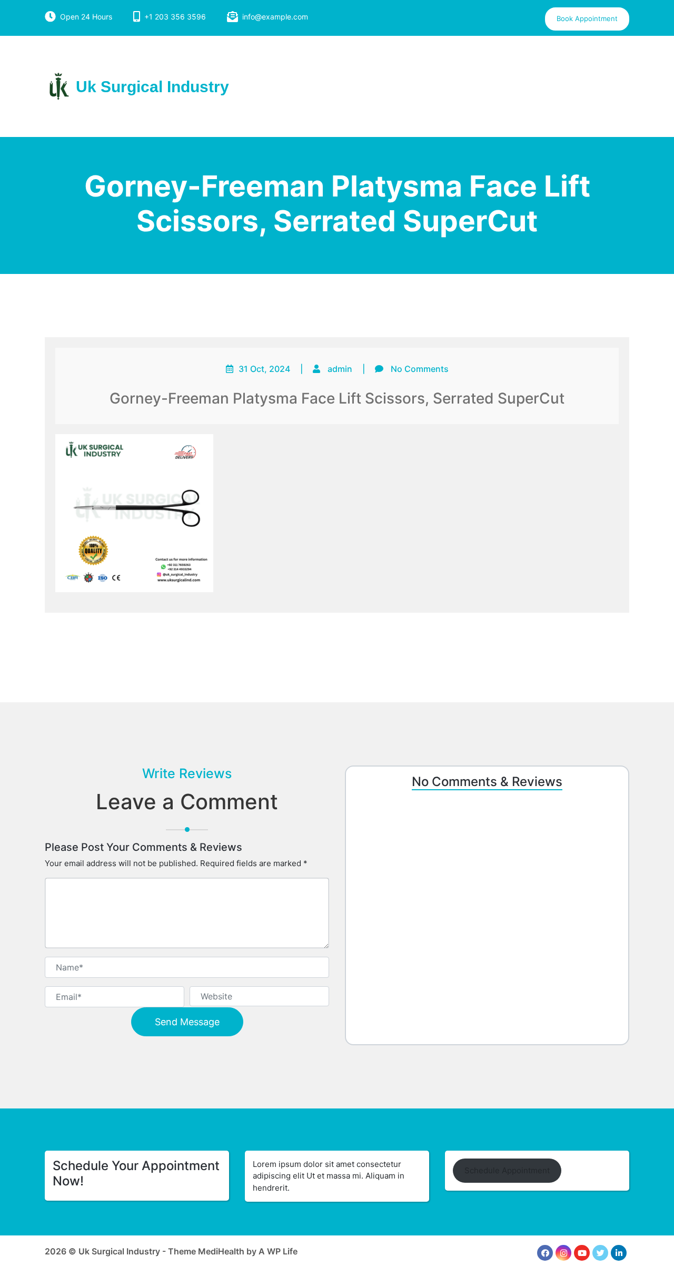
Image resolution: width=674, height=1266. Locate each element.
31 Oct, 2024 (264, 369)
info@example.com (275, 16)
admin (340, 369)
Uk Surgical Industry (152, 86)
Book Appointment (587, 18)
